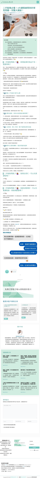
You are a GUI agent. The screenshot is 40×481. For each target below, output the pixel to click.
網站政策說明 (23, 477)
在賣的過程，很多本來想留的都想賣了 (15, 45)
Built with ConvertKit (38, 450)
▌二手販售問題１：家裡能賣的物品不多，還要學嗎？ (16, 42)
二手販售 (4, 12)
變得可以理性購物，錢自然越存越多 (15, 49)
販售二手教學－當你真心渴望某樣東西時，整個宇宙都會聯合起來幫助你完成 (28, 357)
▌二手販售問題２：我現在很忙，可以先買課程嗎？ (16, 50)
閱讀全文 (5, 318)
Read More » (5, 365)
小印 (6, 464)
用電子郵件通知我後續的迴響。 (10, 424)
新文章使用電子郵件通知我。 (9, 427)
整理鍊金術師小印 (14, 477)
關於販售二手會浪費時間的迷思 (28, 370)
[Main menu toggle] (38, 2)
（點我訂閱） (16, 224)
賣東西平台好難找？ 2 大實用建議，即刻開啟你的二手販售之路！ (28, 383)
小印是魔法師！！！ (26, 305)
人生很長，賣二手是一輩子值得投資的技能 (16, 47)
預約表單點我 (10, 54)
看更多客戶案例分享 (10, 301)
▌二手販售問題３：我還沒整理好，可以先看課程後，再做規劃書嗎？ (19, 52)
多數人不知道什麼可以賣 (12, 43)
